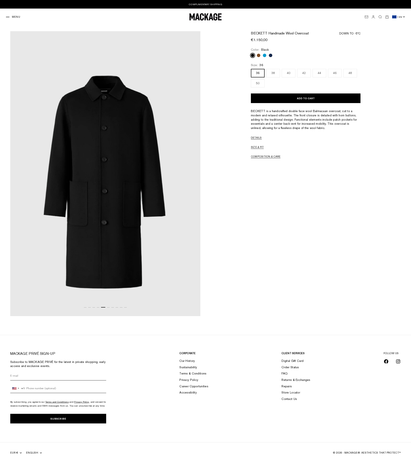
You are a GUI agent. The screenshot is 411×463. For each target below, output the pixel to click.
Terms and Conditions (57, 401)
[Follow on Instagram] (398, 361)
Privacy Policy (81, 401)
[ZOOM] (191, 307)
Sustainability (188, 367)
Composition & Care (265, 156)
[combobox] (17, 388)
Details (256, 138)
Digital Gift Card (292, 361)
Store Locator (290, 392)
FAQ (284, 373)
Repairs (286, 386)
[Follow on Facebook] (386, 361)
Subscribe (58, 418)
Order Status (290, 367)
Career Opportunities (193, 386)
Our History (187, 361)
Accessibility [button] (188, 392)
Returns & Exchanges (295, 380)
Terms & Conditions (192, 373)
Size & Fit (257, 147)
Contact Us (289, 399)
